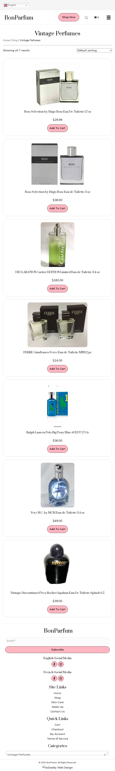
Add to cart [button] (57, 128)
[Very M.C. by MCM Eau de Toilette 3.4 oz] (57, 485)
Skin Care (57, 702)
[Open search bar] (86, 17)
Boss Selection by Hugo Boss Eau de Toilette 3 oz (57, 192)
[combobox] (57, 753)
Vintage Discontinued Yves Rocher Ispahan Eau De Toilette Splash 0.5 (57, 593)
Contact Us (57, 711)
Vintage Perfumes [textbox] (56, 754)
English (11, 5)
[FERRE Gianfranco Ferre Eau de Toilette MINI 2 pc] (57, 324)
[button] (57, 649)
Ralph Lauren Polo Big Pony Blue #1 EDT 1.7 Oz (57, 432)
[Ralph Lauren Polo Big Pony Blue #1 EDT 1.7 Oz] (57, 404)
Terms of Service (57, 738)
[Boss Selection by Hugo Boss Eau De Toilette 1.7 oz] (57, 84)
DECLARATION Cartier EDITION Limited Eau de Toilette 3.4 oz (57, 272)
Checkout (58, 729)
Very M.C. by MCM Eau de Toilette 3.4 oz (57, 513)
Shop (15, 40)
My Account (57, 734)
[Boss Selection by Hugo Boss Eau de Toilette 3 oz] (57, 164)
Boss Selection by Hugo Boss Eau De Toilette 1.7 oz (57, 112)
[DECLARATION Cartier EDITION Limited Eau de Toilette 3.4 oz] (57, 244)
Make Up (57, 707)
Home (6, 40)
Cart (57, 724)
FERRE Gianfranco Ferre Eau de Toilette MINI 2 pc (57, 352)
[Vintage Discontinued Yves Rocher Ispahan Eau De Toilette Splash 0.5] (57, 565)
